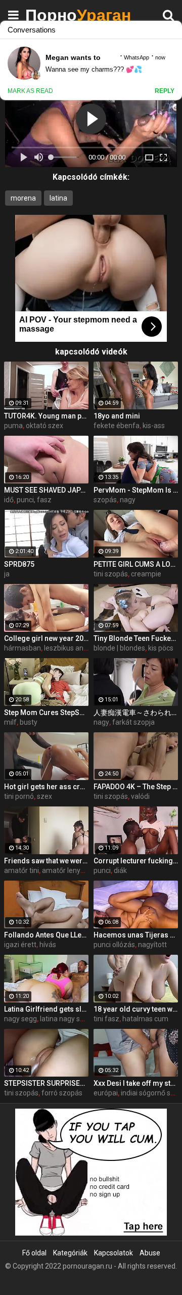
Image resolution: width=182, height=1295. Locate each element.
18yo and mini (117, 416)
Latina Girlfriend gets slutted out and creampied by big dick (46, 1009)
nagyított (152, 945)
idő (9, 500)
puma (13, 426)
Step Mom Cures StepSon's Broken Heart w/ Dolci (46, 712)
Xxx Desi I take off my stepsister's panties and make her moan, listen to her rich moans (136, 1083)
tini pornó (19, 796)
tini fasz (106, 1019)
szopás (105, 500)
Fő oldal (34, 1253)
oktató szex (44, 426)
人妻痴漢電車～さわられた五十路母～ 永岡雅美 (136, 712)
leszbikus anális (69, 648)
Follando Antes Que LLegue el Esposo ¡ (46, 935)
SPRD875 (19, 564)
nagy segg (20, 1019)
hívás (47, 945)
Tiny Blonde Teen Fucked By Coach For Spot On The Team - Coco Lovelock (136, 638)
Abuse (150, 1253)
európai (106, 1093)
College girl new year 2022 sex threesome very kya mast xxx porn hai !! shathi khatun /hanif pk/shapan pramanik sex (46, 638)
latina (58, 198)
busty (28, 722)
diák (120, 870)
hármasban (22, 648)
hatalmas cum (145, 1019)
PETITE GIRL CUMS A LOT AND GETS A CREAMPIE (136, 564)
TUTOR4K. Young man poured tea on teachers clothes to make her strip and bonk (46, 416)
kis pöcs (160, 648)
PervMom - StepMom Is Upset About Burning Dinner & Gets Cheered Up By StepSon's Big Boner (136, 490)
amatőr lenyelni (67, 870)
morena (23, 198)
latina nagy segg (66, 1019)
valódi (140, 796)
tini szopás (111, 574)
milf (10, 722)
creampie (146, 574)
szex (44, 796)
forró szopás (61, 1093)
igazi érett (20, 945)
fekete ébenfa (117, 426)
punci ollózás (114, 945)
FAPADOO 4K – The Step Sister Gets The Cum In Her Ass (136, 787)
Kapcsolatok (113, 1253)
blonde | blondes (119, 648)
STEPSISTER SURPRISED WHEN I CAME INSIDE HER (46, 1083)
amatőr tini (21, 870)
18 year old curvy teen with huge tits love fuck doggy (136, 1009)
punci (102, 870)
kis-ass (154, 426)
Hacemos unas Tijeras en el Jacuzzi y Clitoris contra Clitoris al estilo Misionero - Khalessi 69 (136, 935)
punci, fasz (34, 500)
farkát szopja (133, 722)
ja (7, 574)
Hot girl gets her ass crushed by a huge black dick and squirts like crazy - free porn (46, 787)
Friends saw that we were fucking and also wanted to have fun (46, 861)
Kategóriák (70, 1253)
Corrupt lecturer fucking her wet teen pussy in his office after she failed (136, 861)
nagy (127, 500)
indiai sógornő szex (151, 1093)
